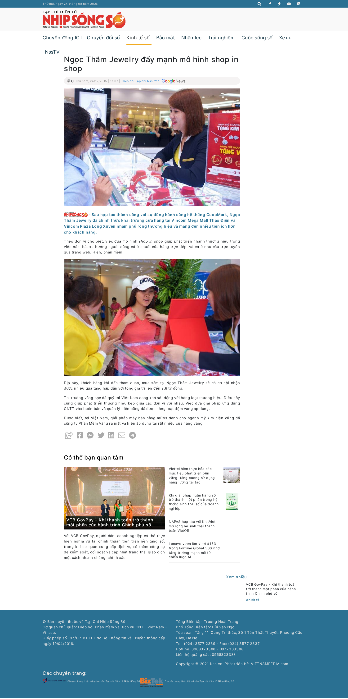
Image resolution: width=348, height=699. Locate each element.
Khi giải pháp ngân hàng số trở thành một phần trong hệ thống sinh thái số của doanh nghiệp (194, 502)
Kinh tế (254, 599)
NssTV (52, 52)
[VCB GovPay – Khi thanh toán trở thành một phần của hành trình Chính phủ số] (114, 498)
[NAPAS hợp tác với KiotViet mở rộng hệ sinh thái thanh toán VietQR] (231, 525)
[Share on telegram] (132, 435)
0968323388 (224, 654)
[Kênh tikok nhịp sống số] (279, 4)
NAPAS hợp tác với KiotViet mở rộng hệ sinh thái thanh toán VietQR (192, 526)
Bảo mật (165, 38)
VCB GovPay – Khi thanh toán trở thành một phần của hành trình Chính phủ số (109, 522)
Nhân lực (191, 38)
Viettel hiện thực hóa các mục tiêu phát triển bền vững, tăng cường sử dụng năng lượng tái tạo (192, 475)
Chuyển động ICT (63, 38)
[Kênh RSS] (299, 4)
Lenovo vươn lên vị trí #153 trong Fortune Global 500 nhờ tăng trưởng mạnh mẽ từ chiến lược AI (194, 550)
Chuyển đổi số (103, 38)
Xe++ (285, 38)
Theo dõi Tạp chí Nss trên (141, 81)
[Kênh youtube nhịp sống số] (289, 4)
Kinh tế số (138, 38)
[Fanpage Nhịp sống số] (270, 4)
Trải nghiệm (221, 38)
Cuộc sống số (257, 38)
